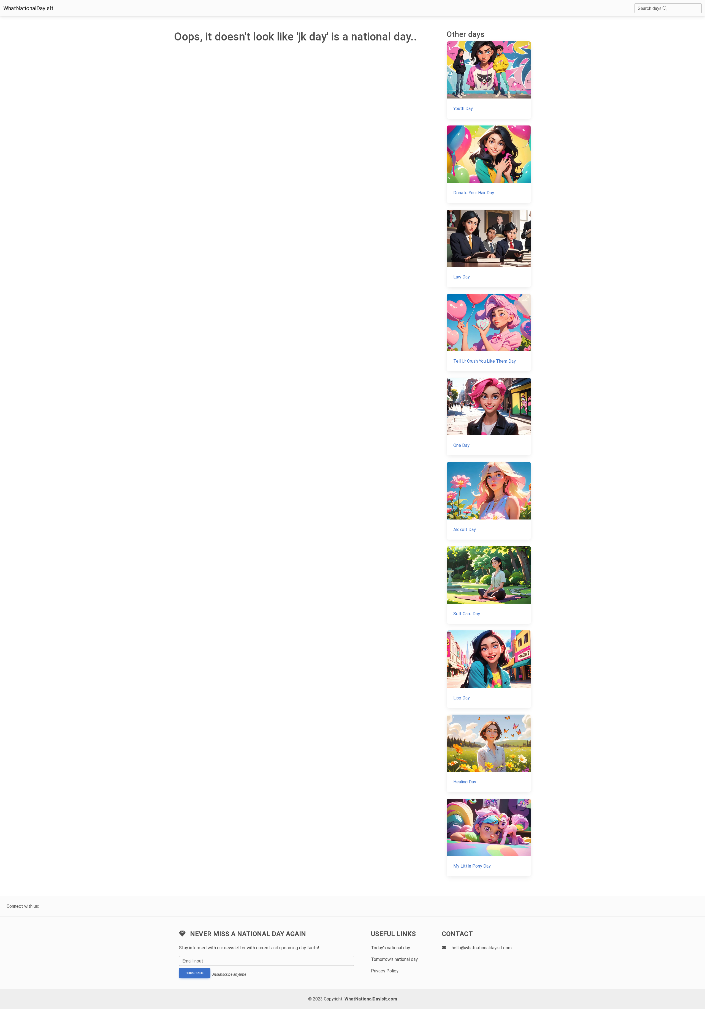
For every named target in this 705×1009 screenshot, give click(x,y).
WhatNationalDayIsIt (28, 8)
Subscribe (195, 973)
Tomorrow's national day (394, 959)
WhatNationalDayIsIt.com (371, 999)
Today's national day (390, 947)
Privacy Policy (384, 971)
